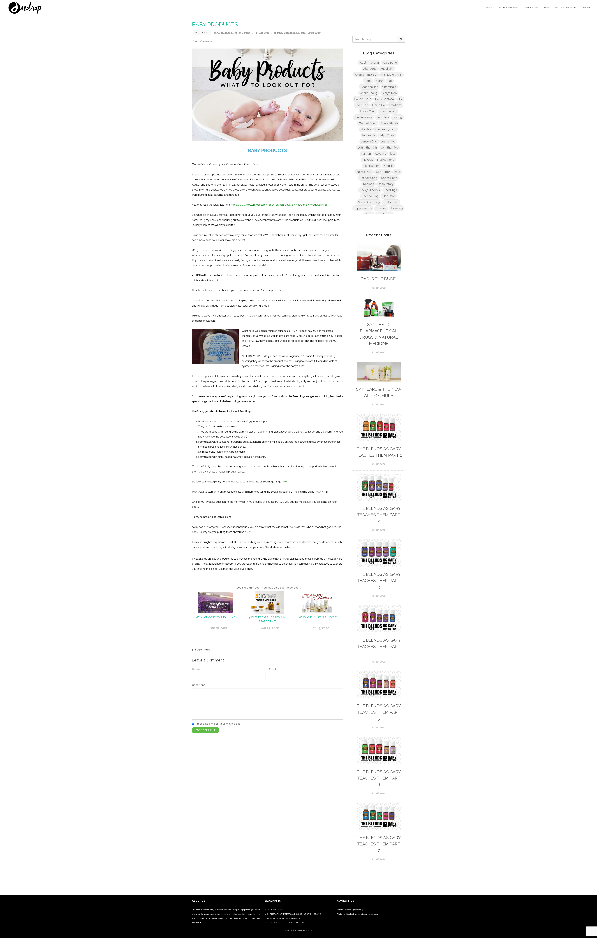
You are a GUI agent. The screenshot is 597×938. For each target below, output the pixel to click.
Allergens (369, 68)
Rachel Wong (368, 177)
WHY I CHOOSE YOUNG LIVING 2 (216, 617)
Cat (389, 80)
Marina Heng (385, 159)
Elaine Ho (378, 105)
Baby (280, 32)
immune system (385, 129)
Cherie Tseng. (369, 93)
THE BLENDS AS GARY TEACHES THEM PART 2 (379, 514)
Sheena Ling (370, 196)
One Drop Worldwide (565, 8)
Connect (585, 8)
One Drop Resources (507, 8)
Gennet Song (368, 123)
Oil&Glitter (383, 171)
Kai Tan (366, 153)
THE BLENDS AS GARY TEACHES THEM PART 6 (379, 778)
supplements (363, 208)
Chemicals (389, 86)
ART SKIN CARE (391, 74)
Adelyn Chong (369, 62)
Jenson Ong (369, 141)
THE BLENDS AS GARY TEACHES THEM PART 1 (287, 923)
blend (379, 80)
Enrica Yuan (367, 111)
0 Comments (205, 41)
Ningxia (388, 165)
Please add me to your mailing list (217, 723)
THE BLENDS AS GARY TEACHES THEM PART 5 (379, 712)
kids (303, 32)
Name (196, 669)
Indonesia (368, 135)
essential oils (291, 32)
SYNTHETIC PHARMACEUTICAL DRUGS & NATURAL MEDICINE (294, 914)
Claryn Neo (389, 93)
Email (272, 669)
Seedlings (390, 190)
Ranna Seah (314, 32)
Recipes (368, 184)
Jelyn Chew (387, 135)
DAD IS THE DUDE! (379, 278)
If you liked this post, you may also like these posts (267, 587)
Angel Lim (386, 68)
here (284, 481)
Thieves (381, 208)
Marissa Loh (371, 165)
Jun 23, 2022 (270, 628)
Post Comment (205, 730)
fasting (397, 117)
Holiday (366, 129)
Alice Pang (390, 62)
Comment (198, 685)
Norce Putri (364, 171)
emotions (395, 105)
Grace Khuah (389, 123)
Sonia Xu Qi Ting (369, 202)
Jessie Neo (388, 141)
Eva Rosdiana (364, 117)
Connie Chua (362, 99)
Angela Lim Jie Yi (366, 74)
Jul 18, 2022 (219, 628)
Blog (546, 8)
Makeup (367, 159)
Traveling (396, 208)
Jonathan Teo (390, 147)
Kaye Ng (380, 153)
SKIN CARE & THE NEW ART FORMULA (283, 918)
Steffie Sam (391, 202)
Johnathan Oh (367, 147)
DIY (400, 99)
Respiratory (385, 184)
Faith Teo (383, 117)
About (489, 8)
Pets (397, 171)
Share (202, 33)
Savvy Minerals (370, 190)
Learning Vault (531, 8)
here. (312, 563)
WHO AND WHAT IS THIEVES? (318, 617)
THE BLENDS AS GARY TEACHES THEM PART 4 (379, 646)
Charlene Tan (369, 86)
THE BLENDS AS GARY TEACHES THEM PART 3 (379, 580)
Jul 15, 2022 (320, 628)
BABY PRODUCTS (215, 24)
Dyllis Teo (361, 105)
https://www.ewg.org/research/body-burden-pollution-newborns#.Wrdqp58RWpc (279, 204)
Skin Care (388, 196)
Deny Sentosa (384, 99)
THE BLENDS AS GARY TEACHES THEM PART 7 (379, 844)
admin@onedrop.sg (355, 910)
